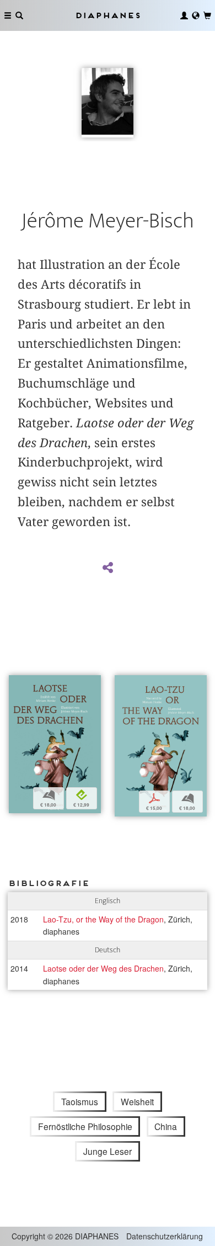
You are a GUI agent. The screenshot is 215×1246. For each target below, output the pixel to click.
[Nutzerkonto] (184, 15)
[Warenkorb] (207, 15)
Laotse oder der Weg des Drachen (103, 968)
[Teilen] (107, 568)
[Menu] (8, 15)
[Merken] (17, 685)
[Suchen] (19, 15)
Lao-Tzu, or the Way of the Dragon (103, 919)
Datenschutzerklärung (164, 1236)
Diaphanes (107, 15)
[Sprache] (196, 15)
